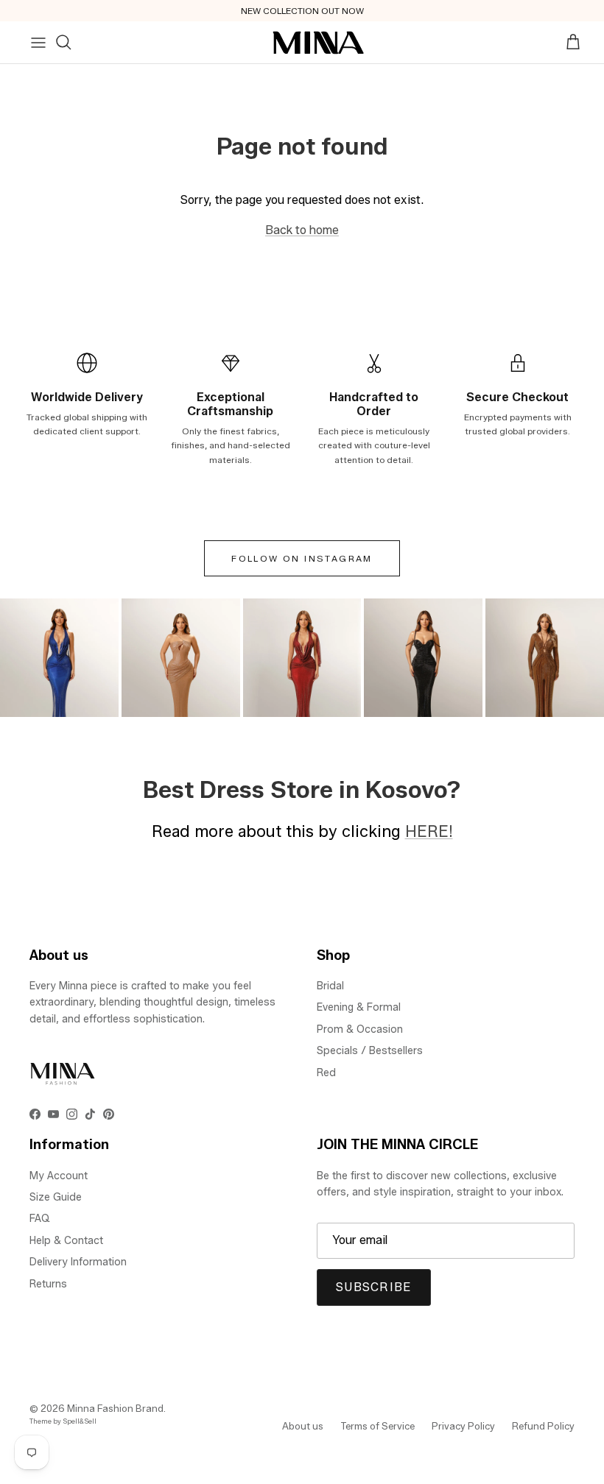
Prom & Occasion (360, 1029)
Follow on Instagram (302, 558)
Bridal (330, 986)
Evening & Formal (359, 1007)
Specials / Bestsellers (370, 1051)
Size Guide (55, 1197)
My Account (58, 1176)
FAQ (39, 1218)
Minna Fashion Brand (115, 1408)
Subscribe (374, 1287)
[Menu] (38, 42)
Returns (48, 1284)
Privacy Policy (463, 1426)
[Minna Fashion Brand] (319, 43)
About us (302, 1426)
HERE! (429, 831)
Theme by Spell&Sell (62, 1421)
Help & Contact (66, 1240)
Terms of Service (377, 1426)
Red (326, 1073)
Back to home (302, 230)
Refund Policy (543, 1426)
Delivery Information (78, 1262)
